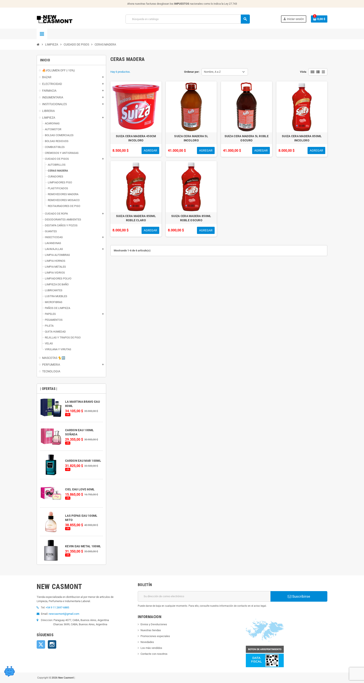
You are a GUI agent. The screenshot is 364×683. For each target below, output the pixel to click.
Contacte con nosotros (154, 653)
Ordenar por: (191, 71)
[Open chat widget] (9, 671)
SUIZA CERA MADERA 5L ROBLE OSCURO (247, 138)
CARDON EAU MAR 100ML (83, 460)
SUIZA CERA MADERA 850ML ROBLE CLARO (136, 218)
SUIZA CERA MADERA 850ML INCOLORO (302, 138)
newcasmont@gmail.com (64, 613)
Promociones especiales (155, 636)
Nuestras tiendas (151, 630)
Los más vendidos (151, 647)
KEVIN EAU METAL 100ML (83, 546)
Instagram (52, 644)
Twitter (41, 644)
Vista (303, 71)
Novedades (147, 642)
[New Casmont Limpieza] (66, 18)
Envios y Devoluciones (154, 624)
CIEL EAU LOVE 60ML (80, 489)
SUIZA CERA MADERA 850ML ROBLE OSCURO (191, 218)
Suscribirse (300, 596)
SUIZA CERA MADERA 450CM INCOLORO (136, 138)
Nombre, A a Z (212, 71)
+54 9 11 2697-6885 (57, 607)
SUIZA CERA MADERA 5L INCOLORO (191, 138)
